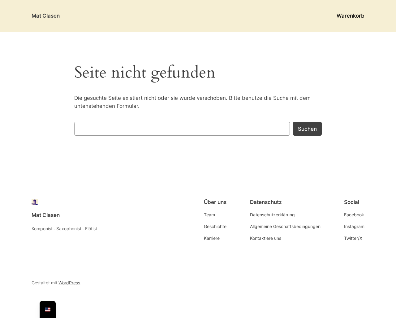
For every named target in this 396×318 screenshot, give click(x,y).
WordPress (69, 282)
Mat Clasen (46, 16)
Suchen (307, 129)
